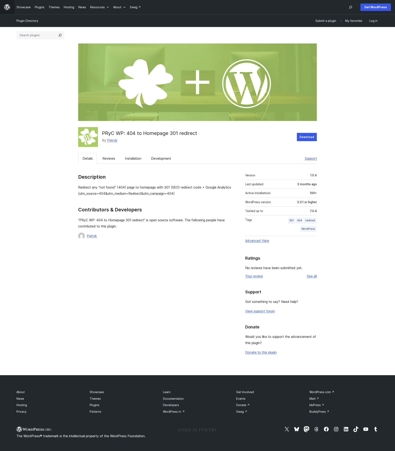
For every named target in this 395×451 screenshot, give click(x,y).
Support (311, 158)
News (20, 398)
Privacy (21, 411)
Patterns (95, 411)
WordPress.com (321, 392)
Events (240, 398)
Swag (241, 411)
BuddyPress (319, 411)
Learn (167, 392)
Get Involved (245, 392)
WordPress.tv (174, 411)
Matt (314, 398)
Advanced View (257, 241)
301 (291, 220)
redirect (310, 220)
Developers (171, 405)
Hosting (21, 405)
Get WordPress (375, 7)
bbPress (316, 405)
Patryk (112, 140)
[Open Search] (350, 7)
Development (161, 158)
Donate (243, 405)
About (20, 392)
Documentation (173, 398)
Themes (95, 398)
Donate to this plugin (261, 352)
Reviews (108, 158)
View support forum (260, 311)
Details (87, 158)
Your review (254, 276)
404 (299, 220)
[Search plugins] (60, 35)
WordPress (308, 228)
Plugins (94, 405)
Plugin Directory (27, 20)
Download (307, 137)
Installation (133, 158)
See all (312, 276)
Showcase (97, 392)
